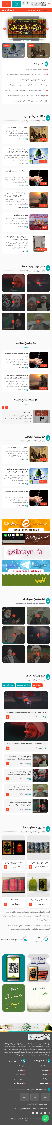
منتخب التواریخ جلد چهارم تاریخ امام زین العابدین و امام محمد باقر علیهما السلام (38, 900)
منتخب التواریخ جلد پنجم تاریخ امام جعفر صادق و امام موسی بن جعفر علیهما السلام (14, 862)
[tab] (37, 685)
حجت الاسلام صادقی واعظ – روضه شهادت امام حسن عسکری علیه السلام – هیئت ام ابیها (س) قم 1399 (26, 743)
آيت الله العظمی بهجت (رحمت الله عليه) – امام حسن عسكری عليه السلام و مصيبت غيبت (19, 788)
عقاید (44, 227)
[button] (47, 29)
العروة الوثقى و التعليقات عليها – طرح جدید (39, 862)
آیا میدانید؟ (6, 45)
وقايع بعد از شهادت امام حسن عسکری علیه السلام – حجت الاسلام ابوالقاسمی (18, 757)
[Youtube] (5, 10)
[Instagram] (13, 10)
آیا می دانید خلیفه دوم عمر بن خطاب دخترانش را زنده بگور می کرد (16, 194)
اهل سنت (31, 45)
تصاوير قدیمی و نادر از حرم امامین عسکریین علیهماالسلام (16, 238)
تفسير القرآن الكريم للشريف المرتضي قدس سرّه (15, 900)
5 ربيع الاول (27, 412)
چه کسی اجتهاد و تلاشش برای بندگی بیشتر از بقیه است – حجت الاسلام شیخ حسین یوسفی (19, 773)
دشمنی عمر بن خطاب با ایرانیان (38, 55)
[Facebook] (3, 10)
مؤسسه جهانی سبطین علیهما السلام (16, 1119)
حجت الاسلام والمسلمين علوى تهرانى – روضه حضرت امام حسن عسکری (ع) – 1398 (20, 803)
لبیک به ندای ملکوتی (20, 215)
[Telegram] (11, 10)
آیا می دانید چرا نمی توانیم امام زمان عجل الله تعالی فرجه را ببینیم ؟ (13, 55)
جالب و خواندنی (41, 249)
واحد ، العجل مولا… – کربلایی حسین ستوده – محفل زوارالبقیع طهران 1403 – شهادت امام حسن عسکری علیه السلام (27, 712)
